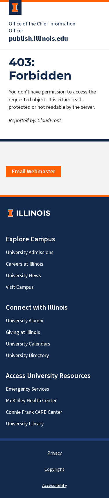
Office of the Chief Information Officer (42, 27)
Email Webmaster (33, 172)
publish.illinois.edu (38, 38)
